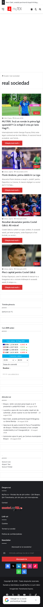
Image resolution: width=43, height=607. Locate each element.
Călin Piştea (8, 118)
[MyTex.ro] (15, 9)
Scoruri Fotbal (7, 467)
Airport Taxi (6, 464)
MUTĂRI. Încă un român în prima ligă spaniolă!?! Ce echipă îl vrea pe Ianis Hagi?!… (21, 125)
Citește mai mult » (12, 143)
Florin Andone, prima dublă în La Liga (21, 175)
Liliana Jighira (8, 172)
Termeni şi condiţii (8, 529)
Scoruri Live (6, 462)
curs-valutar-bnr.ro (13, 374)
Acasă (5, 76)
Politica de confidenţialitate (12, 534)
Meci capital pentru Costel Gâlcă (18, 272)
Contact (5, 503)
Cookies (5, 523)
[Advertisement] (21, 42)
